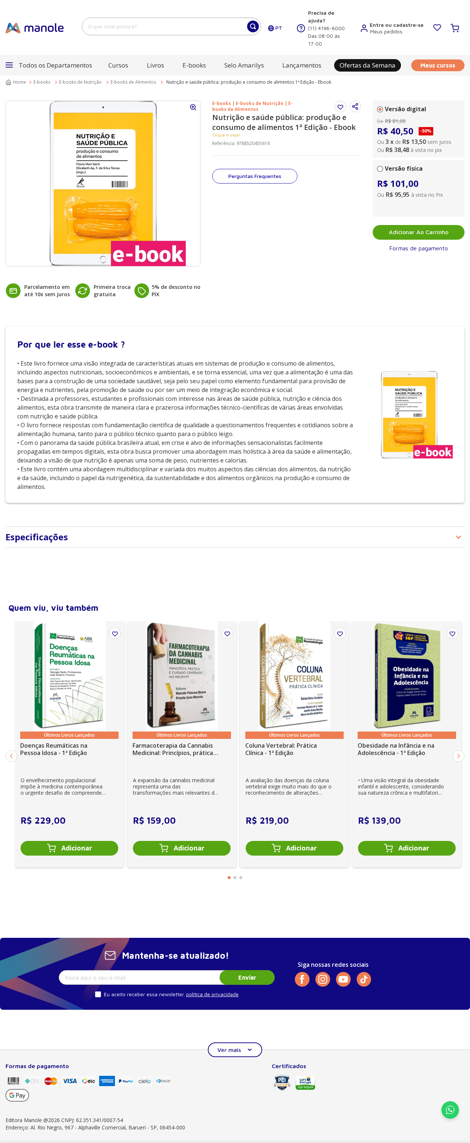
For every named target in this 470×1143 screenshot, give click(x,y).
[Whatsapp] (450, 1116)
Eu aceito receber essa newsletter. (144, 994)
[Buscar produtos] (253, 26)
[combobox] (171, 26)
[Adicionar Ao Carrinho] (69, 848)
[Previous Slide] (11, 756)
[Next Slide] (458, 756)
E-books (41, 82)
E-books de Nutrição (80, 82)
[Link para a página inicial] (17, 82)
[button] (355, 106)
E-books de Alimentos (133, 82)
